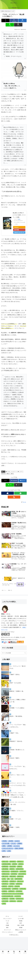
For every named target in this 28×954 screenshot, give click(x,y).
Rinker (19, 219)
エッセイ (16, 846)
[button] (18, 24)
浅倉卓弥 (19, 883)
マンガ (13, 843)
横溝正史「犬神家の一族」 (16, 691)
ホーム (7, 916)
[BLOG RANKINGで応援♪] (12, 642)
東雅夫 (20, 866)
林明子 (21, 864)
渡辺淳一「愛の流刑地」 (16, 716)
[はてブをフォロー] (8, 634)
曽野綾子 (11, 891)
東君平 (12, 869)
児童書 (20, 843)
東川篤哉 (5, 869)
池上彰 (17, 886)
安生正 (20, 901)
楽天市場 (16, 229)
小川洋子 (17, 896)
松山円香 (12, 866)
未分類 (11, 841)
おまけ (17, 841)
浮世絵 (12, 883)
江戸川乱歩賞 (6, 888)
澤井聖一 (12, 881)
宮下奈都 (5, 901)
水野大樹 (22, 888)
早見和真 (19, 891)
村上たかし (6, 871)
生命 (4, 878)
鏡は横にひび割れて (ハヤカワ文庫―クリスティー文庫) (19, 215)
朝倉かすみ (6, 873)
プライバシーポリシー (7, 932)
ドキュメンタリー (8, 848)
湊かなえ (20, 881)
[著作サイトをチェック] (7, 493)
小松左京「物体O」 (14, 758)
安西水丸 (12, 901)
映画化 (4, 473)
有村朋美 (14, 873)
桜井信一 (20, 861)
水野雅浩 (15, 888)
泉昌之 (4, 886)
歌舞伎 (4, 891)
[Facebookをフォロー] (5, 634)
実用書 (10, 846)
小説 (4, 471)
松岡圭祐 (5, 866)
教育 (4, 846)
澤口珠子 (5, 881)
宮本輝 (12, 898)
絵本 (4, 850)
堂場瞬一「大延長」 (15, 827)
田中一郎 (5, 861)
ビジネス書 (6, 843)
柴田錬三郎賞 (6, 864)
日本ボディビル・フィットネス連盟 (13, 893)
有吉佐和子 (22, 873)
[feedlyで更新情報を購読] (20, 493)
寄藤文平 (5, 898)
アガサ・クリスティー (12, 471)
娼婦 (4, 903)
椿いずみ (5, 876)
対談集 (4, 841)
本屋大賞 (22, 871)
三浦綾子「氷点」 (14, 733)
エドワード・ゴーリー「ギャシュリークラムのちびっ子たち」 (17, 785)
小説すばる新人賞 (8, 896)
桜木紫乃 (12, 861)
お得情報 (21, 932)
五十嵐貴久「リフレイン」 (16, 810)
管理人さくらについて (20, 929)
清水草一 (5, 883)
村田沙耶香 (20, 869)
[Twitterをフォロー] (2, 634)
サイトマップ (7, 929)
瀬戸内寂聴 (18, 878)
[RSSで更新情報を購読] (14, 497)
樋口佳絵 (12, 876)
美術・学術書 (19, 848)
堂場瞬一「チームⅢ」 (15, 819)
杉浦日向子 (15, 871)
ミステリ (21, 471)
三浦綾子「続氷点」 (15, 674)
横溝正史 (20, 876)
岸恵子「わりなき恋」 (15, 683)
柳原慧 (14, 864)
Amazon (16, 227)
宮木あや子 (20, 898)
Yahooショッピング (19, 232)
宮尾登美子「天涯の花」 (16, 741)
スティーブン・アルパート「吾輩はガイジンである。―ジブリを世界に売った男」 (17, 795)
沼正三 (11, 886)
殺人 (9, 473)
